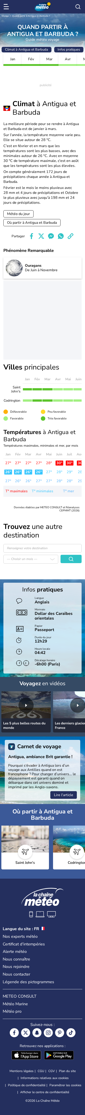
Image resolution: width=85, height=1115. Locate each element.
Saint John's (15, 389)
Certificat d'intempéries (24, 944)
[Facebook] (14, 1032)
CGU (41, 1071)
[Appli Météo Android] (59, 1056)
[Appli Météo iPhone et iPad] (26, 1056)
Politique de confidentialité (26, 1085)
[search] (78, 6)
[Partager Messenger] (51, 236)
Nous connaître (16, 959)
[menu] (7, 6)
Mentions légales (22, 1071)
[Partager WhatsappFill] (61, 236)
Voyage (5, 16)
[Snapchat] (36, 1032)
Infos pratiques (69, 49)
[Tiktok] (70, 1032)
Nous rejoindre (16, 966)
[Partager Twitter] (41, 236)
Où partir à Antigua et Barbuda (32, 222)
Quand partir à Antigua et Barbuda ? (31, 16)
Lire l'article (63, 795)
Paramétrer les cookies (65, 1085)
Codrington (12, 400)
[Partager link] (70, 236)
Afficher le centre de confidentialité (44, 1092)
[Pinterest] (59, 1032)
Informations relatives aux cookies (45, 1078)
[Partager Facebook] (31, 236)
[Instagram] (48, 1032)
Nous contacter (16, 974)
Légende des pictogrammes (28, 982)
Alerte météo (15, 951)
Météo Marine (15, 1004)
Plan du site (67, 1071)
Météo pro (12, 1011)
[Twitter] (25, 1032)
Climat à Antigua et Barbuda (26, 49)
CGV (51, 1071)
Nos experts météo (20, 936)
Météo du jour (18, 213)
